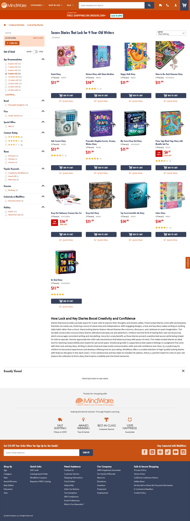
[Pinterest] (160, 452)
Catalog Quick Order (39, 474)
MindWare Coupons (38, 477)
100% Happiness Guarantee (109, 470)
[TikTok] (168, 452)
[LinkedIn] (152, 452)
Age (5, 470)
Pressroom (101, 489)
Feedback (187, 262)
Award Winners (10, 481)
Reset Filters (38, 38)
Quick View (67, 101)
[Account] (175, 5)
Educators (8, 489)
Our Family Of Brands (106, 474)
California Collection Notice (146, 477)
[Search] (149, 5)
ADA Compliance (71, 496)
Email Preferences (72, 500)
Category (8, 474)
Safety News (139, 481)
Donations (101, 481)
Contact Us (69, 470)
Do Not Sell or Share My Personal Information (153, 485)
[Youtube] (175, 452)
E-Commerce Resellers (143, 489)
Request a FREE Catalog (40, 481)
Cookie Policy (140, 492)
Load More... (10, 94)
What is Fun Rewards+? (74, 504)
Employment (102, 492)
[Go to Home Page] (5, 25)
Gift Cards (34, 470)
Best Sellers (9, 485)
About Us (101, 477)
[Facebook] (144, 452)
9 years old (13, 43)
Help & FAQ (69, 485)
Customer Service (71, 474)
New (6, 477)
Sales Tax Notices (71, 489)
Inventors (101, 485)
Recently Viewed (13, 371)
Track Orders (69, 481)
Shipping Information (73, 477)
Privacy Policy (140, 470)
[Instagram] (183, 452)
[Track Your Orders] (160, 5)
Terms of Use (139, 474)
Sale (6, 492)
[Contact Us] (167, 5)
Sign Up (86, 452)
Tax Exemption (70, 492)
